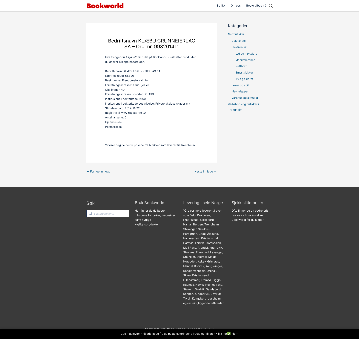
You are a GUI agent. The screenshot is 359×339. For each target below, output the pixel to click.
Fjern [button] (234, 333)
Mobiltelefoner (245, 60)
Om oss (236, 5)
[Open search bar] (271, 5)
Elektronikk (239, 47)
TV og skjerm (244, 79)
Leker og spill (240, 85)
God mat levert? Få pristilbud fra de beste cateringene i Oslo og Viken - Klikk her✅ (176, 333)
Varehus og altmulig (245, 98)
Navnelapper (240, 91)
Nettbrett (241, 66)
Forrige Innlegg (98, 171)
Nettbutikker (236, 34)
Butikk (221, 5)
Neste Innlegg (205, 171)
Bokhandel (239, 40)
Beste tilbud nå (256, 5)
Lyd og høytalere (246, 53)
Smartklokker (244, 72)
